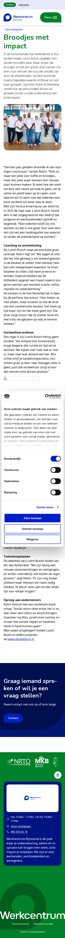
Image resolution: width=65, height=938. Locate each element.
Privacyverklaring (20, 923)
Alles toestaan (33, 518)
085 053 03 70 (19, 831)
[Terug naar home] (18, 17)
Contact (10, 4)
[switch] (56, 470)
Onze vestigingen (18, 826)
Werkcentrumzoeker (43, 923)
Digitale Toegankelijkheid (32, 931)
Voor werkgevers (13, 29)
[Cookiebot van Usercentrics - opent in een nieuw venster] (46, 396)
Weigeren (32, 539)
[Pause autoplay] (57, 775)
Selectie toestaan (32, 528)
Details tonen (45, 507)
